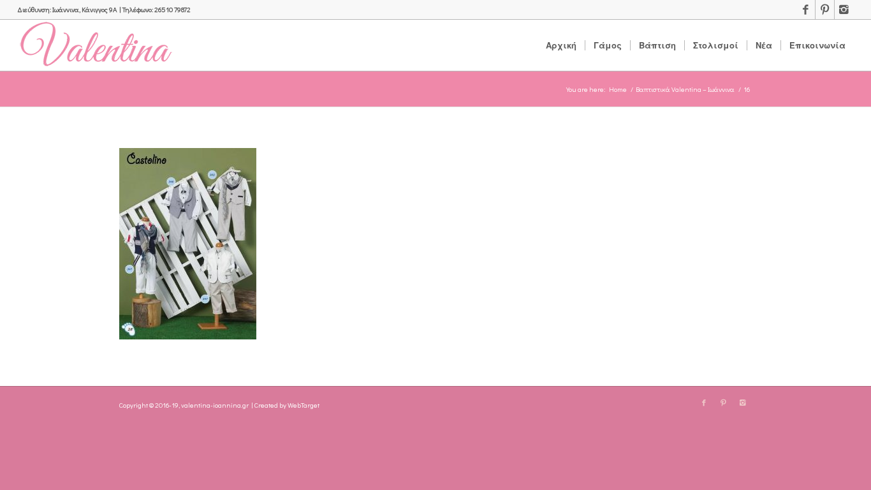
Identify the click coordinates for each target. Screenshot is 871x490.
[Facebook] (805, 9)
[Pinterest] (825, 9)
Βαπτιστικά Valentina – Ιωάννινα (685, 89)
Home (618, 89)
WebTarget (303, 405)
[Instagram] (844, 9)
